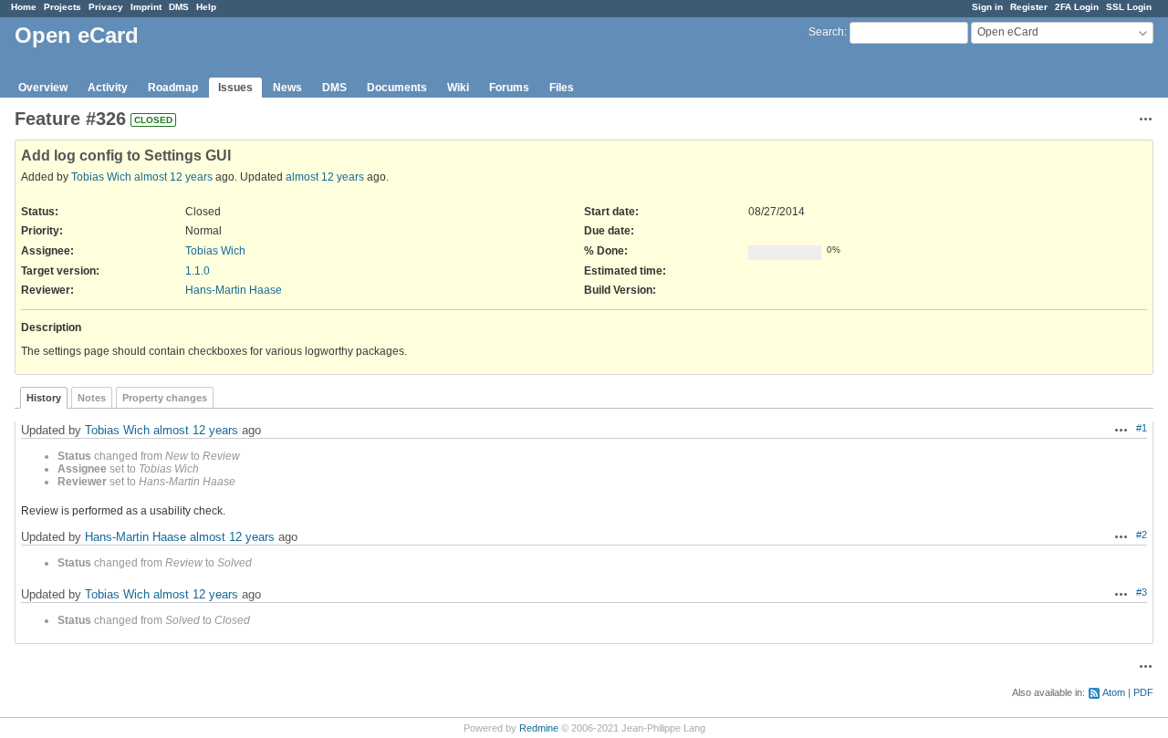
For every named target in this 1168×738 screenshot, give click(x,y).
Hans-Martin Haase (233, 290)
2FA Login (1077, 7)
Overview (43, 87)
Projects (62, 7)
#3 (1141, 592)
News (287, 87)
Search (826, 32)
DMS (179, 7)
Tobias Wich (101, 177)
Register (1029, 7)
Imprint (146, 7)
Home (23, 7)
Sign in (987, 7)
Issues (235, 87)
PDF (1143, 692)
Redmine (538, 727)
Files (561, 87)
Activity (108, 87)
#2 (1141, 534)
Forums (509, 87)
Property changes (164, 397)
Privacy (106, 7)
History (43, 397)
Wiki (458, 87)
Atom (1113, 692)
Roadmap (173, 87)
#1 (1141, 427)
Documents (397, 87)
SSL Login (1129, 7)
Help (206, 7)
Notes (92, 397)
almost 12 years (173, 177)
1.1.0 (197, 271)
